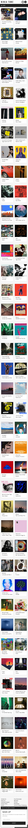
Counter (16, 802)
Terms (2, 805)
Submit (14, 823)
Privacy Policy (4, 803)
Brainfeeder (16, 803)
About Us (3, 800)
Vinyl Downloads (18, 799)
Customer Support (5, 802)
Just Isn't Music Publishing (20, 805)
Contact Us (3, 799)
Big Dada (16, 800)
